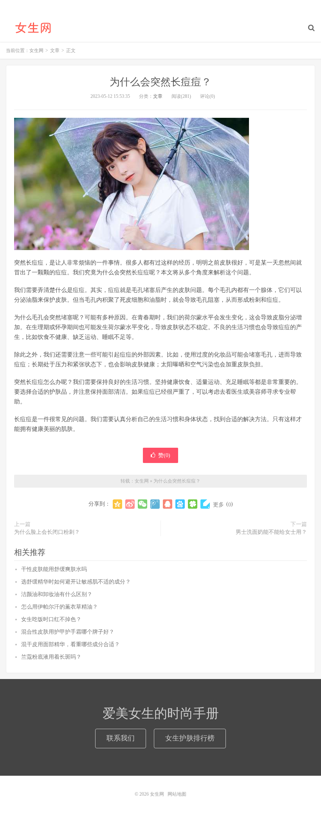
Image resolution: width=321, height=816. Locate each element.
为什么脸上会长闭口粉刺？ (47, 532)
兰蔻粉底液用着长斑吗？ (51, 657)
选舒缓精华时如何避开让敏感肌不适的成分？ (76, 582)
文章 (157, 96)
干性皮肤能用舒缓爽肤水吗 (54, 569)
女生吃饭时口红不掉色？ (51, 619)
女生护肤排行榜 (190, 738)
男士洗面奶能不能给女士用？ (271, 532)
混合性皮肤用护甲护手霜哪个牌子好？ (67, 632)
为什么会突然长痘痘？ (160, 82)
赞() (164, 455)
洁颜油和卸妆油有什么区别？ (56, 594)
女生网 (33, 28)
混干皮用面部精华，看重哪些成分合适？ (70, 644)
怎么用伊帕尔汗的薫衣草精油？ (59, 607)
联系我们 (120, 738)
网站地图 (177, 794)
